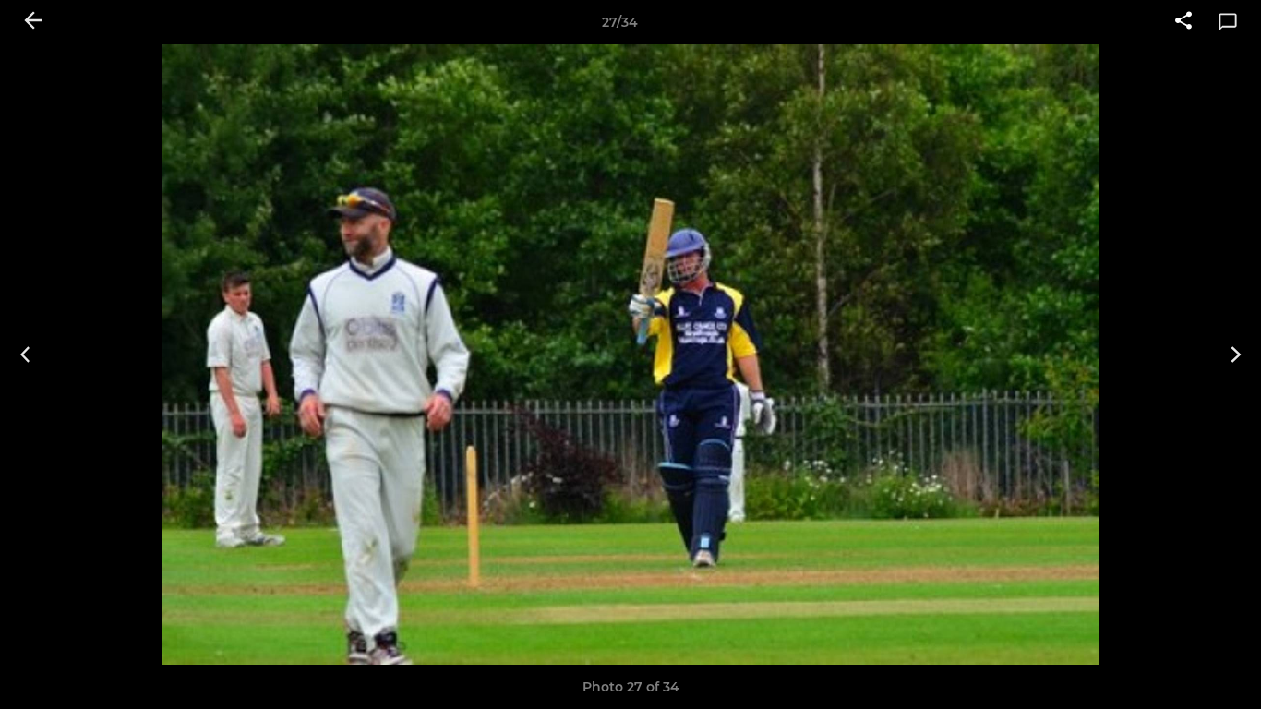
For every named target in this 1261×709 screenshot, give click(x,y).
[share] (1183, 22)
